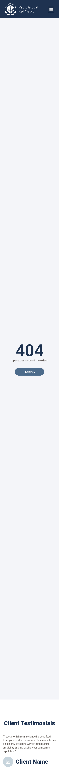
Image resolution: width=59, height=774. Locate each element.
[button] (51, 9)
